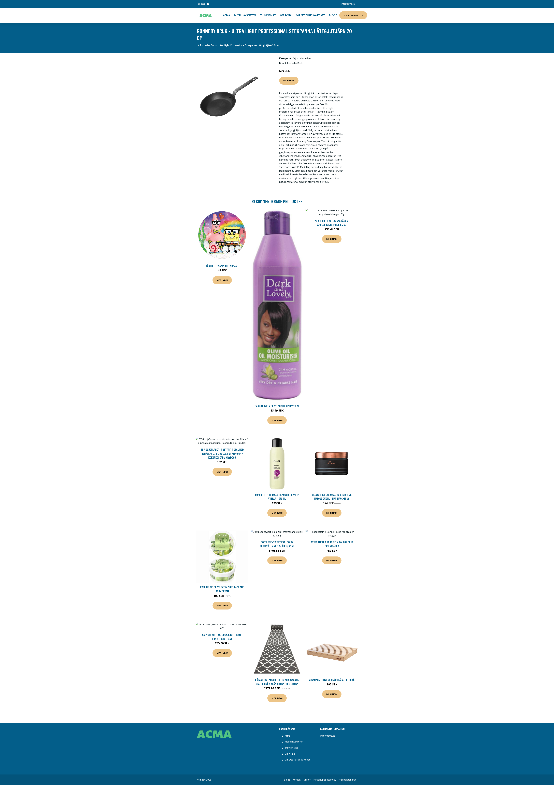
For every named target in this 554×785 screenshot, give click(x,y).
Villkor (307, 779)
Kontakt (297, 779)
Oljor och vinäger (302, 58)
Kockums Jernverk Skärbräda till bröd (331, 680)
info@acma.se (348, 3)
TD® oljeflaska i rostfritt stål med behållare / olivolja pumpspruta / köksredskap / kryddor (222, 453)
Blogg (333, 15)
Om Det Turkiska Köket (310, 15)
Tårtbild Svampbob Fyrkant (222, 266)
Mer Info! (288, 80)
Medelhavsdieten (245, 15)
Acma (287, 735)
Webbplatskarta (347, 779)
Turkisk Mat (268, 15)
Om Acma (286, 15)
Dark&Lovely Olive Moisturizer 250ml (277, 406)
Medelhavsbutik (353, 15)
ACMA (226, 15)
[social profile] (208, 4)
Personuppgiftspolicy (324, 779)
